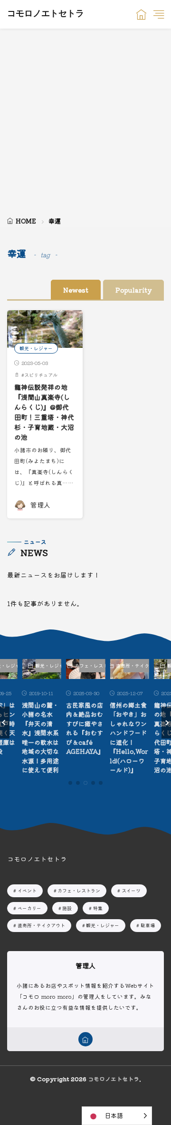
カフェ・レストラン (92, 665)
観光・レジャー (36, 348)
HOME (26, 220)
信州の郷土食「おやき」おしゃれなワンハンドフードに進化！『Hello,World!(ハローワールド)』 (129, 737)
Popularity (133, 289)
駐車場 (148, 925)
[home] (85, 1039)
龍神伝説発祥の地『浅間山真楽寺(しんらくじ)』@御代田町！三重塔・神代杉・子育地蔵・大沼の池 (44, 412)
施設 (67, 908)
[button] (5, 722)
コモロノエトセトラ (45, 14)
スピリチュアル (40, 374)
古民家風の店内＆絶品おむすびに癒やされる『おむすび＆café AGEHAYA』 (85, 728)
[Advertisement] (85, 119)
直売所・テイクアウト (136, 665)
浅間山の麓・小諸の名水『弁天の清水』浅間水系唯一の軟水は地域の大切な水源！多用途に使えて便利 (40, 737)
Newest (75, 289)
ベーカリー (29, 908)
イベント (27, 890)
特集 (98, 908)
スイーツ (131, 890)
